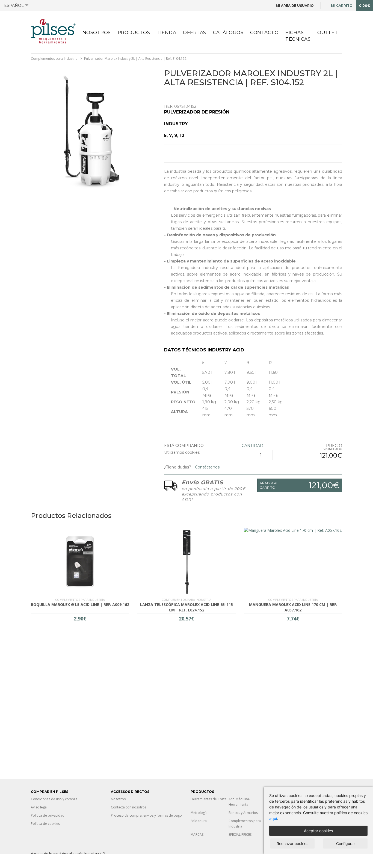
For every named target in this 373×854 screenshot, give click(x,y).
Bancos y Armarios (243, 812)
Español (14, 5)
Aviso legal (39, 807)
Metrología (199, 812)
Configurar (345, 843)
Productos (134, 32)
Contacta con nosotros (128, 807)
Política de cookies (45, 823)
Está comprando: (184, 445)
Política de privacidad (47, 815)
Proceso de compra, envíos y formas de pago (146, 815)
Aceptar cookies (318, 830)
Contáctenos (207, 467)
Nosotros (96, 32)
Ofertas (194, 32)
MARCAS (197, 834)
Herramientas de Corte (208, 799)
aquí (273, 818)
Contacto (264, 32)
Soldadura (199, 821)
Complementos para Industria (54, 58)
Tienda (166, 32)
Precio (334, 445)
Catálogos (228, 32)
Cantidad (252, 445)
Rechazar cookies (292, 843)
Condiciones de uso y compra (54, 799)
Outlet (327, 32)
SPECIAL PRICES (240, 834)
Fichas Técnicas (297, 36)
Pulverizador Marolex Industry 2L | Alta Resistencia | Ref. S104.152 (135, 58)
